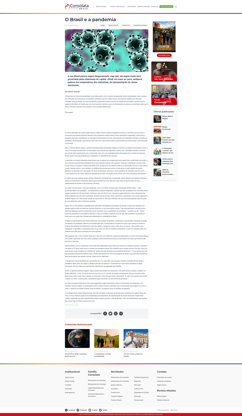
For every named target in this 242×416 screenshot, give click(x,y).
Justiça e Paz (126, 25)
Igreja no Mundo (113, 25)
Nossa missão (69, 381)
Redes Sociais (161, 385)
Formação (137, 396)
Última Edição (161, 396)
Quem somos (69, 377)
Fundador (68, 385)
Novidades (132, 6)
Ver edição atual (164, 55)
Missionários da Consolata (97, 380)
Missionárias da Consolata (97, 384)
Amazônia (114, 389)
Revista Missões (144, 6)
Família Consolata (117, 6)
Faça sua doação (166, 6)
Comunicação (138, 400)
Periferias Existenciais (141, 377)
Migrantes (137, 381)
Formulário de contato (164, 377)
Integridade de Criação (140, 25)
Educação (137, 385)
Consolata (68, 389)
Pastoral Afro (115, 392)
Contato (154, 6)
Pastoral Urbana (116, 400)
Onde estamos (70, 392)
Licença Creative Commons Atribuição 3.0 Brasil (106, 414)
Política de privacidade (163, 410)
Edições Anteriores (163, 400)
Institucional (101, 6)
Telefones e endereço (164, 381)
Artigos (103, 25)
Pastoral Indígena (117, 396)
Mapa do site (173, 410)
